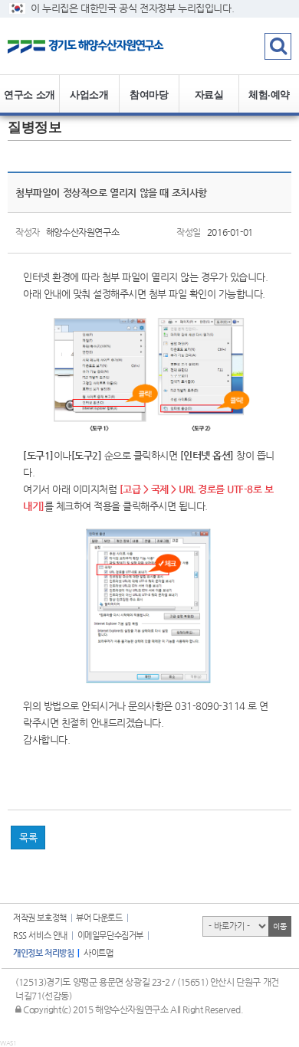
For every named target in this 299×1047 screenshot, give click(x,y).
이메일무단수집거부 (110, 936)
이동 (279, 926)
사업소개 (89, 94)
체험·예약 (269, 94)
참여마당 (149, 94)
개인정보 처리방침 (43, 953)
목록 (28, 837)
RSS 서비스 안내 (40, 936)
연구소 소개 (29, 94)
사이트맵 (98, 953)
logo (96, 46)
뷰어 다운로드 (99, 918)
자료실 (209, 94)
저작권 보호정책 (40, 918)
